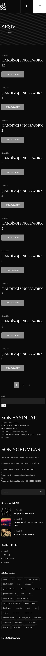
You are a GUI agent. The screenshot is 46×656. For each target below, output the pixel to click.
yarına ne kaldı (31, 622)
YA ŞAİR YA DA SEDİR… (10, 423)
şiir (36, 608)
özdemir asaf (7, 622)
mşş (12, 579)
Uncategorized (9, 559)
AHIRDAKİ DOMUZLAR (11, 603)
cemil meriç (18, 622)
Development (7, 608)
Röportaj (7, 555)
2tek (30, 594)
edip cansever (29, 627)
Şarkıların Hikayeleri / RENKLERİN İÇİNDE (23, 463)
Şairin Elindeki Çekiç (9, 594)
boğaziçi (5, 613)
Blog (19, 584)
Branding (6, 627)
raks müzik (16, 613)
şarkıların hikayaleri (9, 589)
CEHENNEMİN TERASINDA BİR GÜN (15, 426)
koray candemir (8, 598)
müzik (28, 608)
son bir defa (16, 627)
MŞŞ (19, 579)
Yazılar (6, 563)
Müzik (6, 551)
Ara (3, 396)
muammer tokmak (8, 618)
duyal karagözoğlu (24, 618)
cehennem (28, 584)
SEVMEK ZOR (8, 584)
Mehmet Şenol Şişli (32, 579)
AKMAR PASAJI (30, 603)
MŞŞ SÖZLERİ (36, 589)
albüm (22, 594)
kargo (5, 579)
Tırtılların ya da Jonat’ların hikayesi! (14, 432)
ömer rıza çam (28, 613)
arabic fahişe (23, 589)
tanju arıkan (37, 618)
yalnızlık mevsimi (22, 598)
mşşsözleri (19, 608)
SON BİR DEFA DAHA (9, 429)
